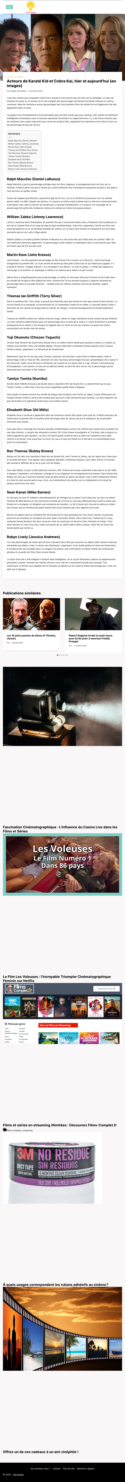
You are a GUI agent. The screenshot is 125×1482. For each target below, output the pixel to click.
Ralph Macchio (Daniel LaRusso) (22, 140)
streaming (27, 1130)
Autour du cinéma (15, 77)
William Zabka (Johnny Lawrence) (23, 144)
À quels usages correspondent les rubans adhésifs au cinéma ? (55, 1285)
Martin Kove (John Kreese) (20, 147)
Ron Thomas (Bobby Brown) (20, 162)
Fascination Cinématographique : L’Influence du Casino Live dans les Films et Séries (60, 829)
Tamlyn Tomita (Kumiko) (19, 156)
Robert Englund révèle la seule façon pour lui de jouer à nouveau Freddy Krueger (90, 638)
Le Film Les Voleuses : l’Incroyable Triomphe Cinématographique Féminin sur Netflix (57, 979)
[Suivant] (117, 625)
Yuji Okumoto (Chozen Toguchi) (22, 153)
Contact (56, 1468)
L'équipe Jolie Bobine (18, 91)
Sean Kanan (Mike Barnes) (20, 166)
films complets (14, 1130)
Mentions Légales (85, 1468)
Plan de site (69, 1468)
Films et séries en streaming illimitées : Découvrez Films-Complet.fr (60, 1125)
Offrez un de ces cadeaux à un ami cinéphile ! (40, 1452)
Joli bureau (18, 1474)
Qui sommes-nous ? (40, 1468)
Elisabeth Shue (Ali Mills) (19, 159)
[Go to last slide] (7, 625)
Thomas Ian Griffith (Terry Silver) (23, 150)
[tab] (57, 655)
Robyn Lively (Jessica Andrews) (22, 169)
